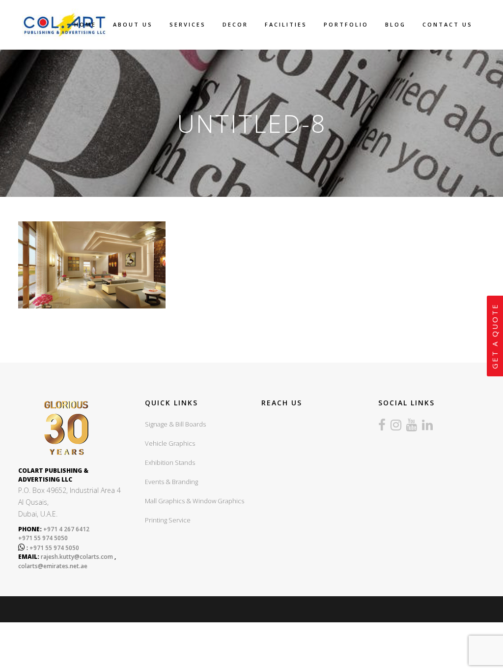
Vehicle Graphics (170, 443)
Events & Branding (171, 481)
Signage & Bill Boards (175, 424)
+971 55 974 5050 (43, 538)
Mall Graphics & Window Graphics (194, 500)
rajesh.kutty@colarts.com (77, 556)
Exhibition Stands (170, 462)
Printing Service (168, 520)
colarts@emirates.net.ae (52, 566)
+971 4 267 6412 (65, 529)
